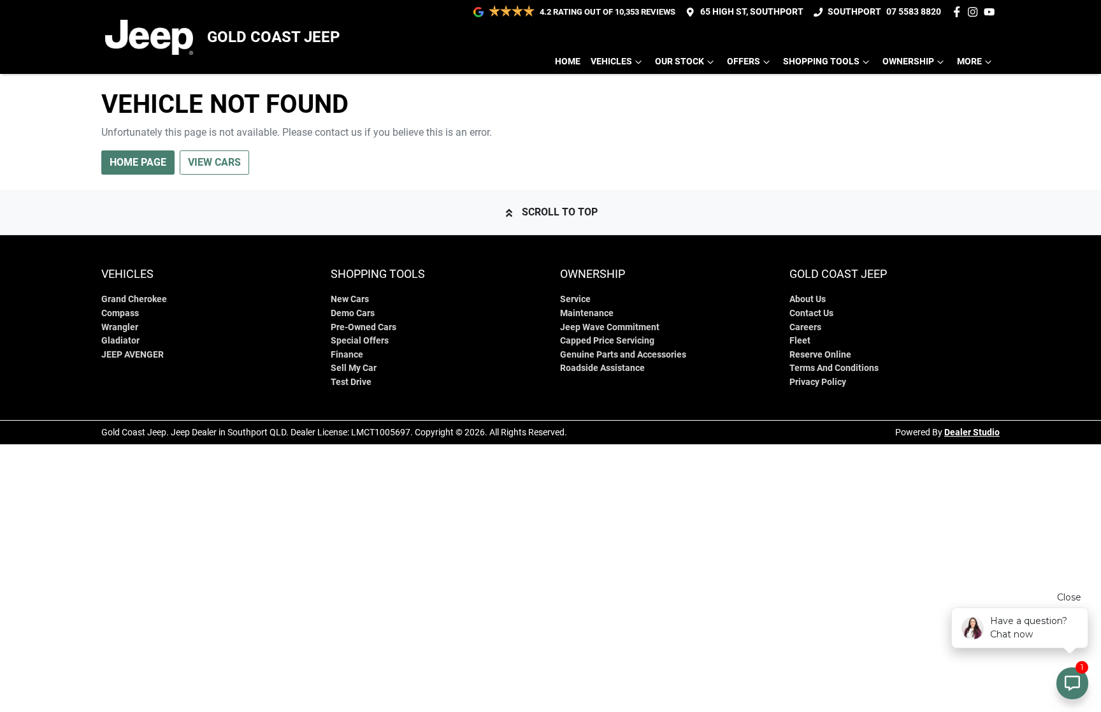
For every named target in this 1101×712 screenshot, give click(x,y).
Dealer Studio (972, 432)
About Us (807, 299)
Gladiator (120, 340)
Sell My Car (354, 368)
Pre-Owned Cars (363, 327)
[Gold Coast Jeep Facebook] (959, 11)
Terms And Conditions (834, 368)
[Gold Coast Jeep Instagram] (975, 11)
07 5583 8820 (913, 11)
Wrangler (119, 327)
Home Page (138, 162)
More (969, 61)
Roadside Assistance (602, 368)
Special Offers (360, 340)
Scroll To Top (560, 212)
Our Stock (679, 61)
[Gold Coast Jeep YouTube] (992, 11)
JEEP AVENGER (132, 354)
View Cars (214, 162)
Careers (805, 327)
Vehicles (611, 61)
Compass (120, 313)
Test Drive (351, 382)
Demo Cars (353, 313)
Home (567, 61)
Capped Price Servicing (607, 340)
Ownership (908, 61)
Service (575, 299)
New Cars (350, 299)
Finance (347, 354)
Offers (743, 61)
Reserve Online (820, 354)
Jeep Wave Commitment (609, 327)
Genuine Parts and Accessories (623, 354)
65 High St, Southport (751, 11)
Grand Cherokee (134, 299)
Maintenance (587, 313)
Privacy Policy (817, 382)
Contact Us (811, 313)
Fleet (799, 340)
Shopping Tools (821, 61)
